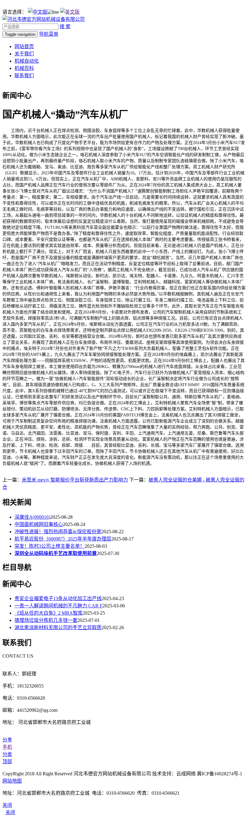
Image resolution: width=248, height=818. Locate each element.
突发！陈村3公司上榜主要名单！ (50, 546)
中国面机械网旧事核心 (39, 524)
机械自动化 (27, 61)
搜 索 (65, 26)
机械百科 (24, 68)
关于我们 (24, 53)
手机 (7, 747)
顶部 (7, 761)
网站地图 (12, 781)
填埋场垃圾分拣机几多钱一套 (46, 620)
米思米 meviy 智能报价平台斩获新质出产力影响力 (75, 479)
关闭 (10, 812)
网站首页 (24, 46)
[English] (70, 12)
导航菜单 (48, 34)
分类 (7, 754)
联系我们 (24, 75)
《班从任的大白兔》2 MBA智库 (49, 613)
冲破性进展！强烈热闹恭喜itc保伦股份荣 (58, 531)
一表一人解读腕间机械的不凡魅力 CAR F (59, 605)
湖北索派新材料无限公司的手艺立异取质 (58, 627)
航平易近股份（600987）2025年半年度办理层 (63, 538)
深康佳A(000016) (32, 517)
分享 (7, 739)
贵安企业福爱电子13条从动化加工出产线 (58, 598)
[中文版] (37, 12)
